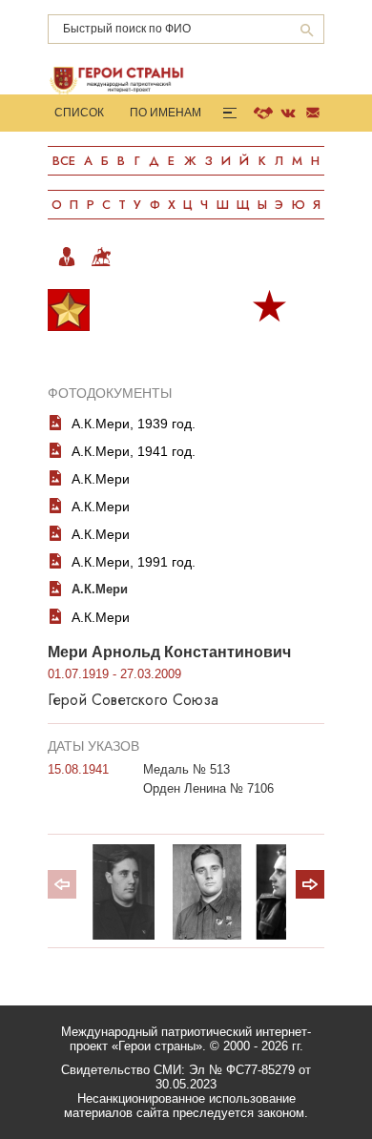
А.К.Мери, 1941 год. (134, 451)
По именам (165, 112)
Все (63, 161)
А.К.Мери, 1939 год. (134, 423)
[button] (310, 884)
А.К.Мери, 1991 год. (134, 562)
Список (79, 112)
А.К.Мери (101, 479)
